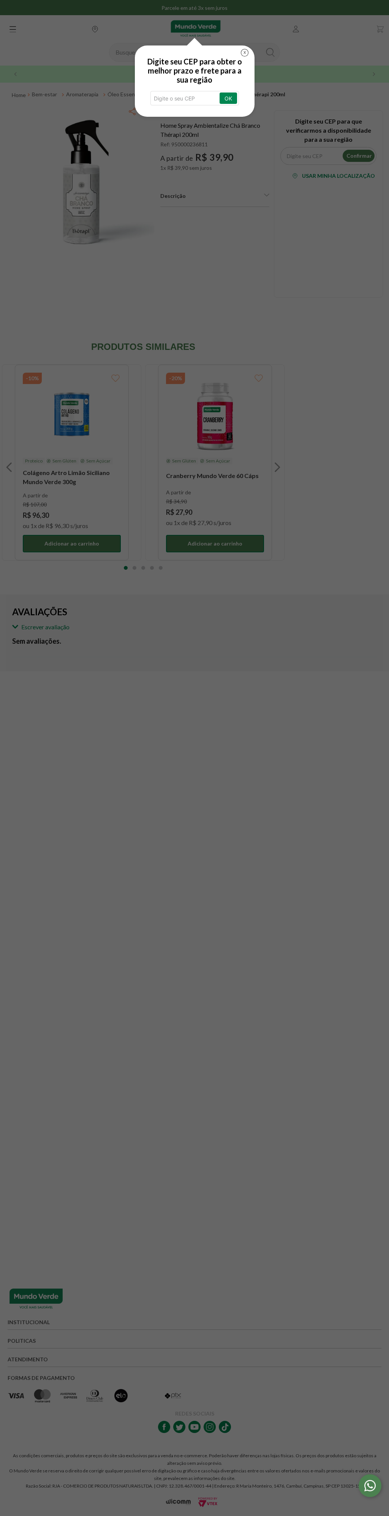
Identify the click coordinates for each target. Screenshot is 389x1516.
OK (228, 98)
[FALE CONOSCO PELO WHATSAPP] (370, 1485)
